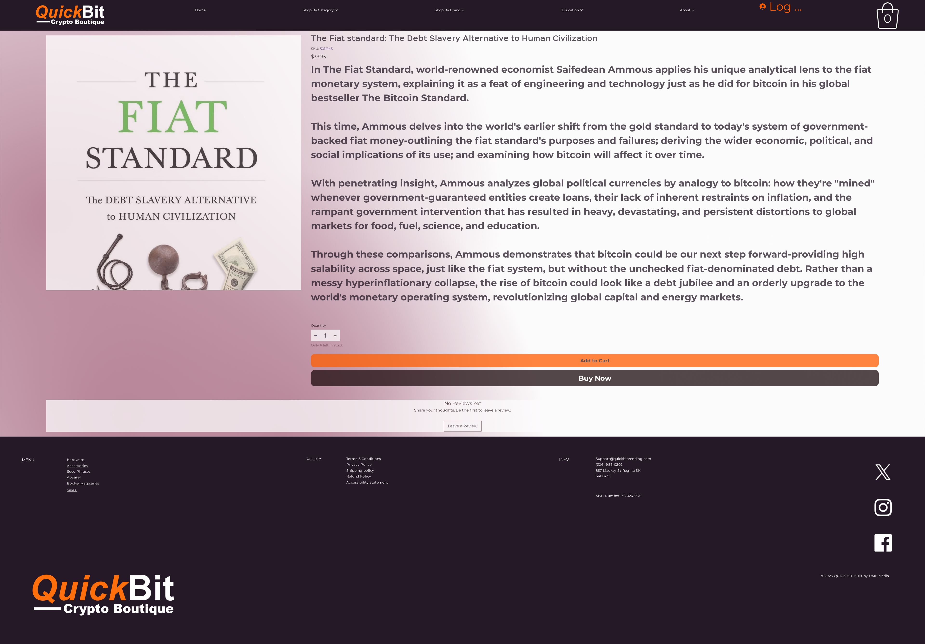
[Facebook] (883, 542)
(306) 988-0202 (609, 464)
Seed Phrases (79, 471)
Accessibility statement (367, 482)
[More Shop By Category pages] (336, 10)
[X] (883, 472)
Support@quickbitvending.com (623, 459)
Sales (72, 490)
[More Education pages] (581, 10)
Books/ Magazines (83, 483)
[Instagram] (883, 507)
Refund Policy (358, 476)
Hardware (75, 460)
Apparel (74, 477)
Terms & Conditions (363, 459)
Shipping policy (360, 470)
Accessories (77, 466)
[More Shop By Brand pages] (463, 10)
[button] (888, 15)
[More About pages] (693, 10)
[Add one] (335, 335)
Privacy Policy (359, 464)
